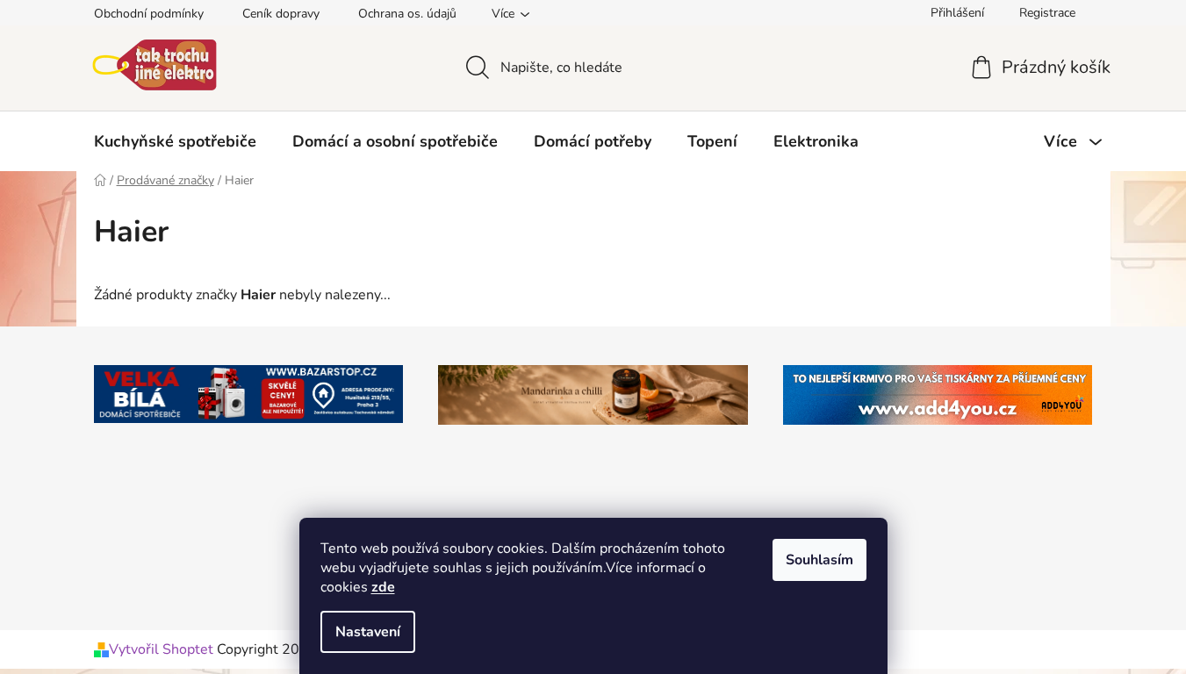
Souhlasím (819, 560)
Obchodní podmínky (149, 13)
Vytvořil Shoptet (161, 649)
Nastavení (367, 632)
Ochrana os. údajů (407, 13)
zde (383, 587)
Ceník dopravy (281, 13)
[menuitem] (175, 141)
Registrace (1047, 12)
